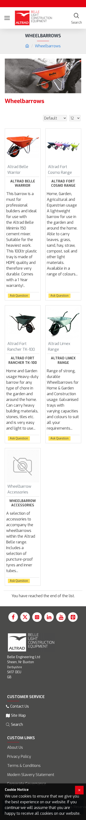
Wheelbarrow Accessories (22, 503)
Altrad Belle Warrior (22, 183)
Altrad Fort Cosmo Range (63, 183)
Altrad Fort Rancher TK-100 (22, 360)
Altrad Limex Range (63, 360)
